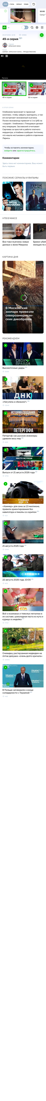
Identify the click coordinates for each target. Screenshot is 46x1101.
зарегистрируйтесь (26, 150)
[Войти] (37, 27)
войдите (8, 150)
